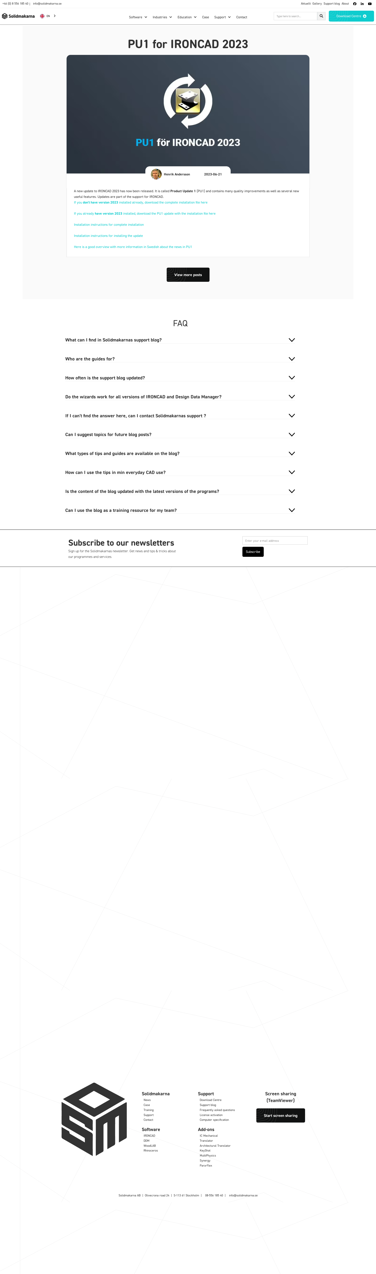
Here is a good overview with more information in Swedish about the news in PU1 (133, 247)
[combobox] (48, 16)
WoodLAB (150, 1145)
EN (48, 16)
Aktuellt (306, 3)
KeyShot (205, 1150)
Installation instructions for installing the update (108, 235)
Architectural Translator (215, 1145)
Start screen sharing (280, 1115)
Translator (206, 1140)
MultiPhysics (208, 1155)
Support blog (332, 3)
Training (149, 1110)
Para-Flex (206, 1165)
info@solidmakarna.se (47, 3)
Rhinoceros (151, 1150)
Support (149, 1115)
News (147, 1100)
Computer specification (214, 1119)
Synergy (205, 1160)
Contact (148, 1119)
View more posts (188, 274)
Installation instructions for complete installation (109, 224)
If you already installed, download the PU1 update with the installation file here (145, 213)
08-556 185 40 (214, 1195)
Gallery (317, 3)
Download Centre (211, 1100)
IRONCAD (149, 1135)
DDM (146, 1140)
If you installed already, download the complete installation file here (141, 202)
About (345, 3)
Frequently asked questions (217, 1110)
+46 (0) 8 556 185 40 (15, 3)
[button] (138, 17)
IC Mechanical (209, 1135)
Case (147, 1105)
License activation (211, 1115)
